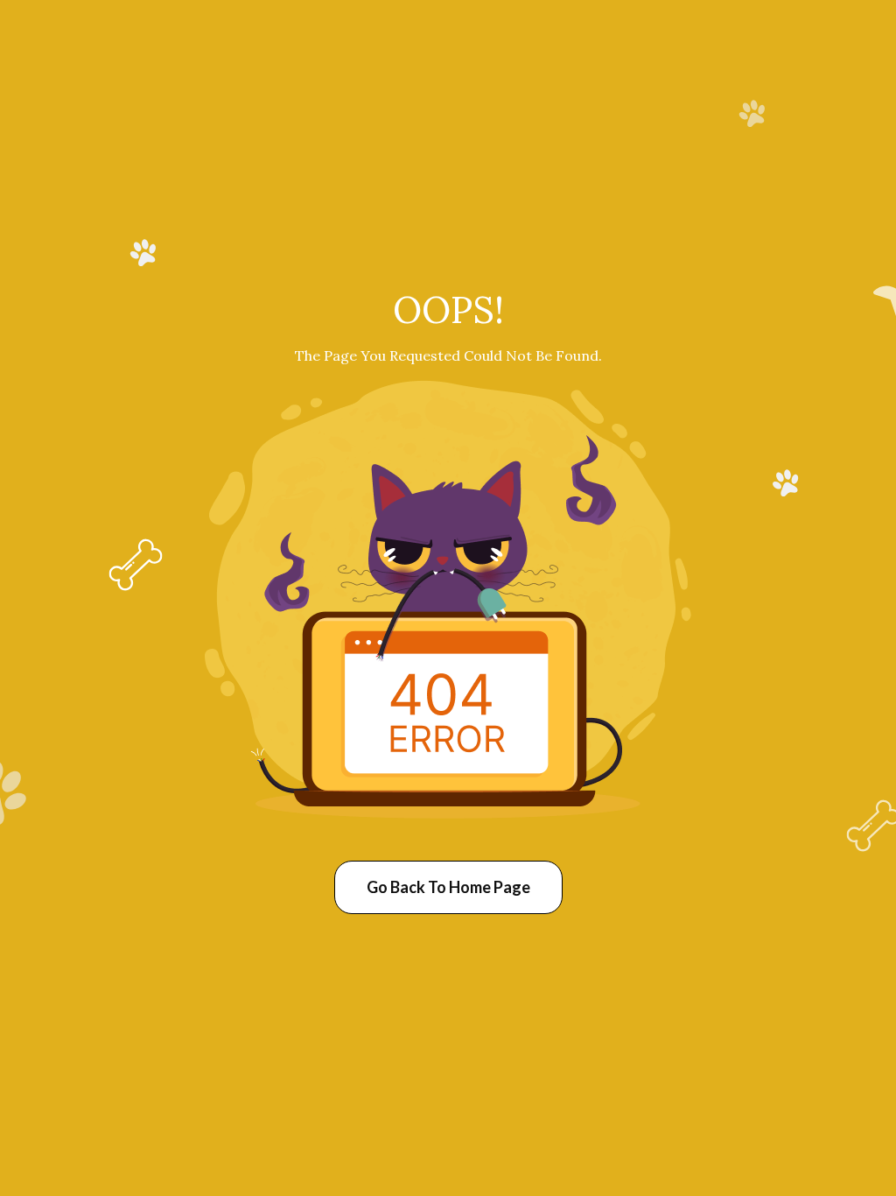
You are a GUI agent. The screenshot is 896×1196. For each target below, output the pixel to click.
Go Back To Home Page (448, 887)
